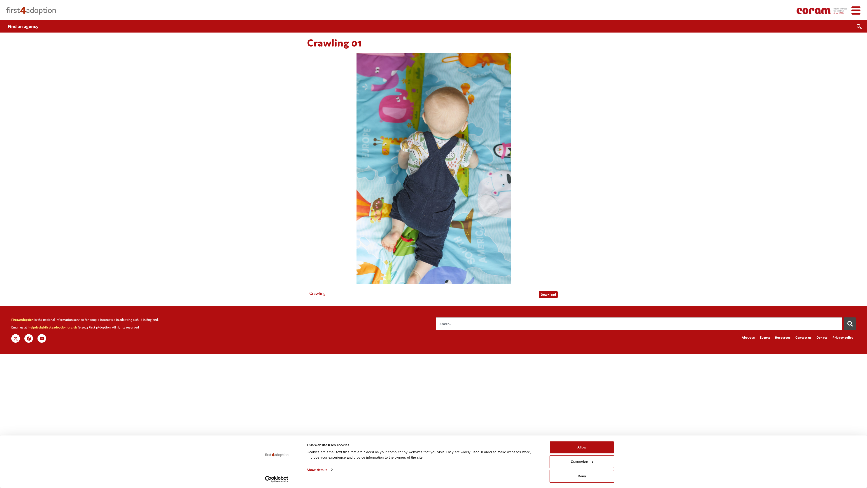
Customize (579, 462)
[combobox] (639, 323)
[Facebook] (28, 338)
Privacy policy (842, 337)
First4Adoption (22, 319)
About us (748, 337)
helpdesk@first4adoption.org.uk (52, 327)
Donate (821, 337)
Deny (582, 476)
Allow (581, 447)
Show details (317, 470)
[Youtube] (41, 338)
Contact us (803, 337)
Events (765, 337)
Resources (782, 337)
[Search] (850, 323)
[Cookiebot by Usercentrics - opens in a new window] (276, 479)
